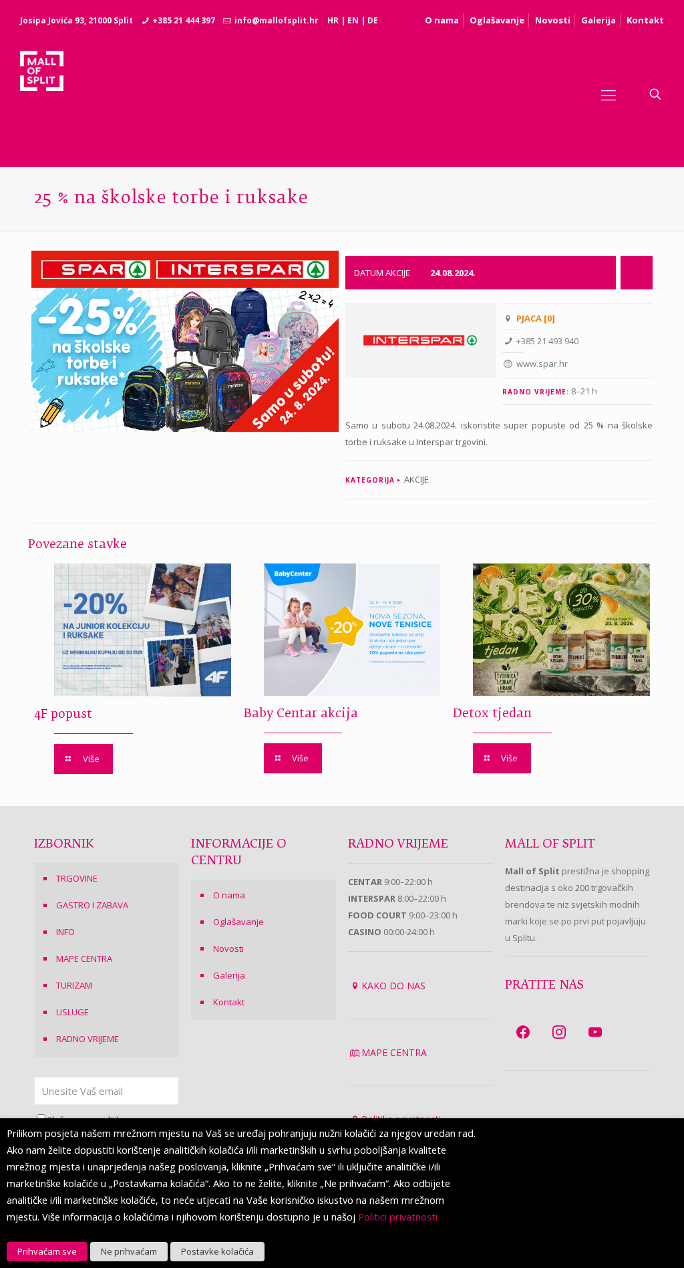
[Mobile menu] (608, 94)
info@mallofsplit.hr (276, 20)
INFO (65, 932)
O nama (442, 20)
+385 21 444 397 (183, 20)
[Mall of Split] (41, 94)
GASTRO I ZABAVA (92, 905)
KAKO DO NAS (393, 985)
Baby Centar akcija (301, 714)
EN (353, 20)
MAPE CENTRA (84, 959)
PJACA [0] (535, 318)
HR (333, 20)
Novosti (552, 20)
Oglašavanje (497, 20)
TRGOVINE (77, 878)
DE (372, 20)
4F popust (63, 715)
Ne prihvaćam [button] (129, 1251)
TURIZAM (74, 985)
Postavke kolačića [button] (217, 1251)
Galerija (598, 20)
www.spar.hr (542, 364)
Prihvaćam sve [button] (47, 1251)
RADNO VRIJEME (87, 1039)
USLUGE (72, 1012)
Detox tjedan (492, 714)
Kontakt (645, 20)
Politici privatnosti (398, 1216)
